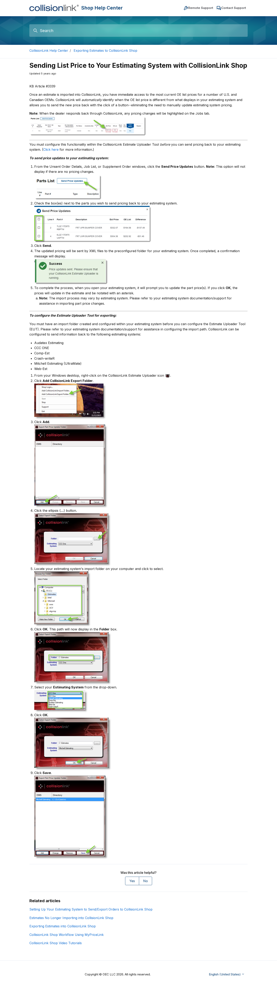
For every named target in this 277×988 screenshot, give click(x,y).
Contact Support (233, 8)
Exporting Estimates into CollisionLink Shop (62, 926)
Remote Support (200, 8)
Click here (51, 149)
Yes (132, 881)
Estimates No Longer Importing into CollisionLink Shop (71, 918)
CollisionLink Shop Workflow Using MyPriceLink (66, 935)
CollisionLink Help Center (48, 50)
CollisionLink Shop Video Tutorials (55, 943)
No (145, 881)
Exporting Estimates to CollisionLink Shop (105, 50)
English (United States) (225, 974)
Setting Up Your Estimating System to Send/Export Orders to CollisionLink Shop (90, 909)
